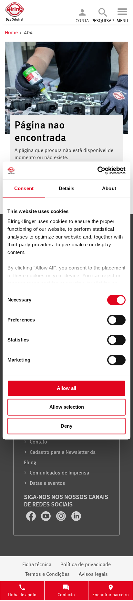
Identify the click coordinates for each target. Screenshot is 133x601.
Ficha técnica (36, 564)
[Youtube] (46, 519)
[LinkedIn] (76, 519)
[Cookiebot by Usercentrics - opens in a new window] (97, 170)
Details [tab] (67, 188)
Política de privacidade (85, 564)
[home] (14, 20)
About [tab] (109, 188)
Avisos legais (93, 574)
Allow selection (66, 407)
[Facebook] (31, 519)
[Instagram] (61, 519)
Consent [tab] (24, 188)
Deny (66, 426)
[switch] (116, 320)
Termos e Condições (47, 574)
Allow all (66, 388)
